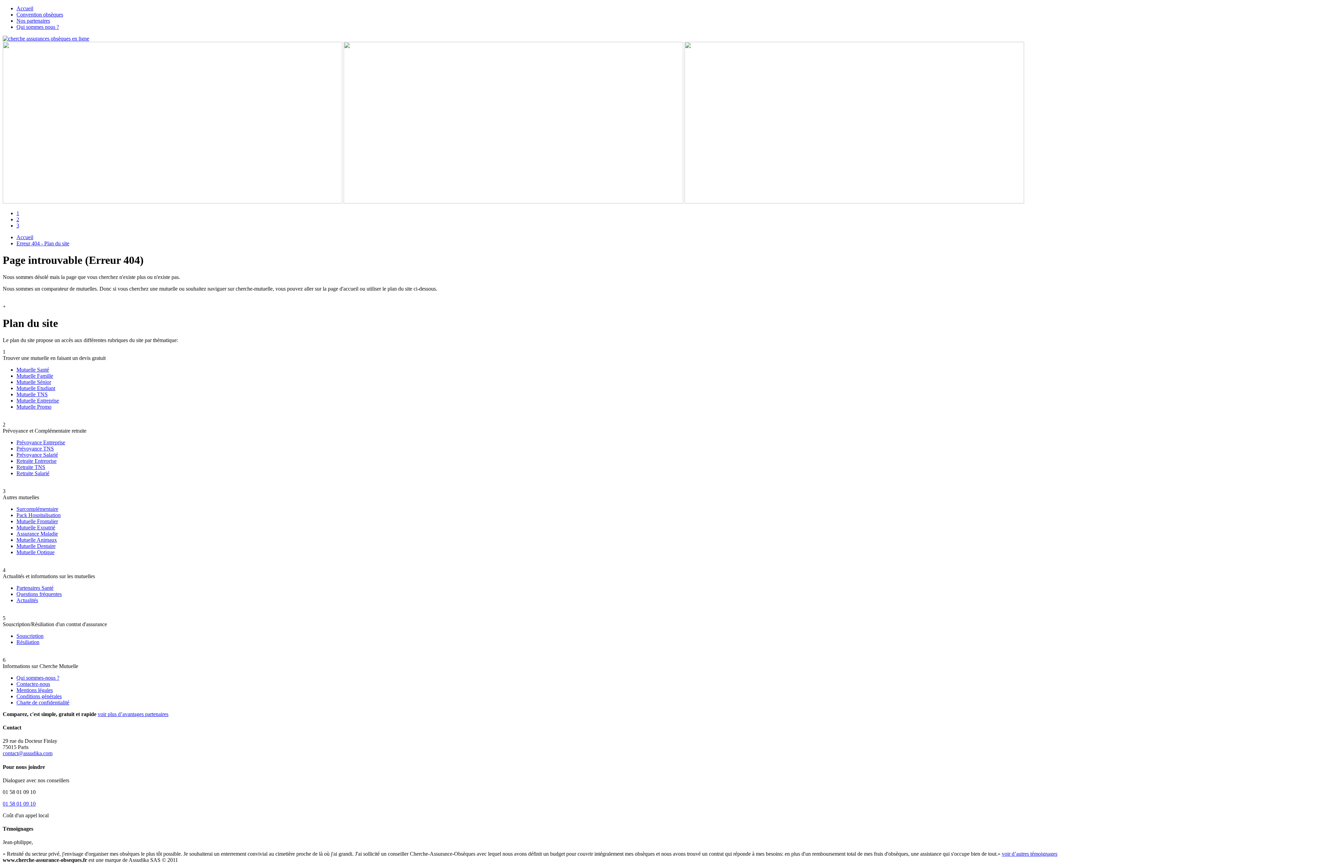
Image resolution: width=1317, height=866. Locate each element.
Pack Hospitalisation (38, 515)
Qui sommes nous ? (37, 27)
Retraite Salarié (32, 473)
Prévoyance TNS (35, 449)
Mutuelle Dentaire (36, 546)
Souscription (30, 636)
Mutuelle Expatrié (35, 527)
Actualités (27, 600)
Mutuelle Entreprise (37, 400)
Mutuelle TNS (32, 394)
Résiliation (27, 642)
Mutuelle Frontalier (37, 521)
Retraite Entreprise (36, 461)
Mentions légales (34, 690)
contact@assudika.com (27, 753)
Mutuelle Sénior (33, 382)
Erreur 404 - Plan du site (42, 243)
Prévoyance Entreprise (40, 442)
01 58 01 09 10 (19, 804)
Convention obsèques (39, 14)
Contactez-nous (33, 684)
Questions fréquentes (39, 594)
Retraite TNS (30, 467)
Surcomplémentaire (37, 509)
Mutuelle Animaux (36, 540)
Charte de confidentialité (42, 702)
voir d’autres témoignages (1029, 854)
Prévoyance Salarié (37, 455)
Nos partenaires (33, 21)
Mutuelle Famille (34, 376)
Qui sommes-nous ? (37, 678)
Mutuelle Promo (33, 407)
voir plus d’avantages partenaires (133, 714)
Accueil (24, 8)
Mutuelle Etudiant (35, 388)
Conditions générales (39, 696)
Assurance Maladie (37, 534)
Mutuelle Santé (32, 370)
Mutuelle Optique (35, 552)
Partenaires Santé (35, 588)
